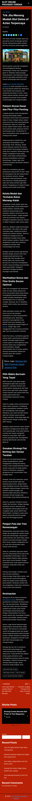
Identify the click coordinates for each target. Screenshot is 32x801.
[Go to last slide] (4, 716)
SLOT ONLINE (6, 12)
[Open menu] (28, 3)
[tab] (12, 725)
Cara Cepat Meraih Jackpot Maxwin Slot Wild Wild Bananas (8, 688)
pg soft (5, 326)
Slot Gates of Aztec (9, 600)
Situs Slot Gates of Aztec (10, 669)
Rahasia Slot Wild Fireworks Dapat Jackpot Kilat (15, 364)
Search (4, 734)
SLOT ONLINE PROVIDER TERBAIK (12, 676)
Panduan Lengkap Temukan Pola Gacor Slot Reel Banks (24, 688)
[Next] (27, 716)
